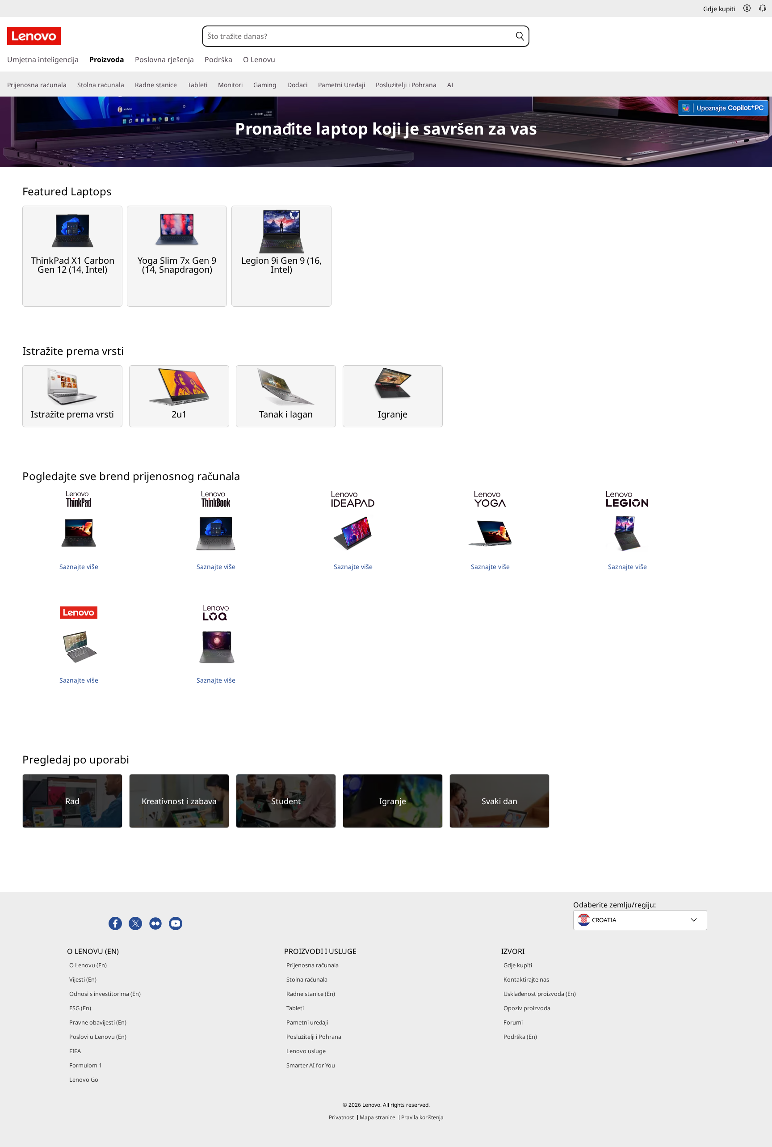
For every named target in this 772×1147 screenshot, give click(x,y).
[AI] (457, 85)
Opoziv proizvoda (526, 1008)
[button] (747, 8)
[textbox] (641, 920)
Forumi (513, 1022)
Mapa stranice (377, 1117)
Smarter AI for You (310, 1065)
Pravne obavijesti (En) (97, 1022)
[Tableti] (211, 85)
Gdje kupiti (517, 965)
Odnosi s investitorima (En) (105, 994)
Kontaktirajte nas (526, 979)
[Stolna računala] (127, 85)
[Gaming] (280, 85)
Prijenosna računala (312, 965)
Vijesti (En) (82, 979)
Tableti (295, 1008)
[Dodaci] (311, 85)
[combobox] (357, 36)
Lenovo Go (83, 1079)
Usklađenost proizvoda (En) (539, 994)
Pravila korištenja (422, 1117)
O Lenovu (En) (88, 965)
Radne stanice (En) (310, 994)
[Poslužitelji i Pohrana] (440, 85)
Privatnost (341, 1117)
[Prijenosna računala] (70, 85)
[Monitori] (246, 85)
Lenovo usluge (306, 1051)
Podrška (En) (520, 1037)
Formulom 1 (85, 1065)
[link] (762, 10)
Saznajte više (78, 566)
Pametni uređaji (307, 1022)
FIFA (75, 1051)
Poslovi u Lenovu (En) (97, 1037)
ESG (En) (80, 1008)
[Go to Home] (34, 36)
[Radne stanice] (180, 85)
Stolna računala (306, 979)
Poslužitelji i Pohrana (313, 1037)
